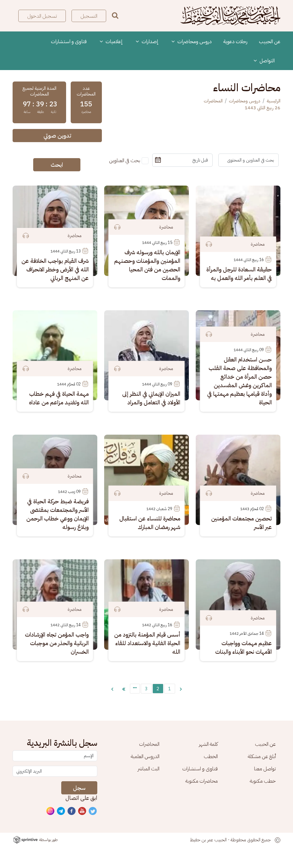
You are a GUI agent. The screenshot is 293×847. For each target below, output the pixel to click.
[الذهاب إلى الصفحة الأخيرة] (123, 688)
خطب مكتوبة (263, 781)
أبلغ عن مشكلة (262, 756)
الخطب (211, 756)
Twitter (93, 811)
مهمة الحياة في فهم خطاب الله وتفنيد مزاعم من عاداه (59, 398)
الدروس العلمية (145, 756)
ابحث (57, 164)
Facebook (72, 811)
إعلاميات (113, 41)
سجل (79, 788)
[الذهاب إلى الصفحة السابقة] (180, 688)
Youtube (82, 811)
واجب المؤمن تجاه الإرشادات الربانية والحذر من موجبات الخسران (57, 643)
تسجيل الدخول (42, 16)
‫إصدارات (149, 41)
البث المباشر (148, 768)
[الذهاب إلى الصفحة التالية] (112, 688)
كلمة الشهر (208, 744)
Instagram (50, 811)
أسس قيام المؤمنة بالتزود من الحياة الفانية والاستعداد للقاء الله (147, 643)
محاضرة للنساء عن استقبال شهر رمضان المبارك (149, 522)
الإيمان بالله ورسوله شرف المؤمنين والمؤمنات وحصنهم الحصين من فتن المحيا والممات (147, 265)
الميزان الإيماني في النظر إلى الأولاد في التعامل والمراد (151, 398)
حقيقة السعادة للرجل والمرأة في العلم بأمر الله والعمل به (239, 273)
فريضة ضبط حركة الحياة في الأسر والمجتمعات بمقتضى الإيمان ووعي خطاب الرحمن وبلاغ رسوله (57, 514)
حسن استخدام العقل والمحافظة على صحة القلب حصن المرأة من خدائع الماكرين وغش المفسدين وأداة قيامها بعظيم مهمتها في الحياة (239, 381)
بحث (115, 15)
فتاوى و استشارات (69, 41)
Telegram (61, 811)
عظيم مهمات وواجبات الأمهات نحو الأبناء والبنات (243, 647)
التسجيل (88, 16)
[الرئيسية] (230, 16)
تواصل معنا (265, 768)
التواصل (266, 60)
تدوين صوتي (57, 135)
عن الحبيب (269, 41)
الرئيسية (273, 101)
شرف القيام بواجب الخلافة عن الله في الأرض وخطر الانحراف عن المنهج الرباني (55, 269)
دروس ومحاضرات (194, 41)
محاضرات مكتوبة (201, 781)
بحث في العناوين (124, 160)
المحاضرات (213, 101)
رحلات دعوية (235, 41)
